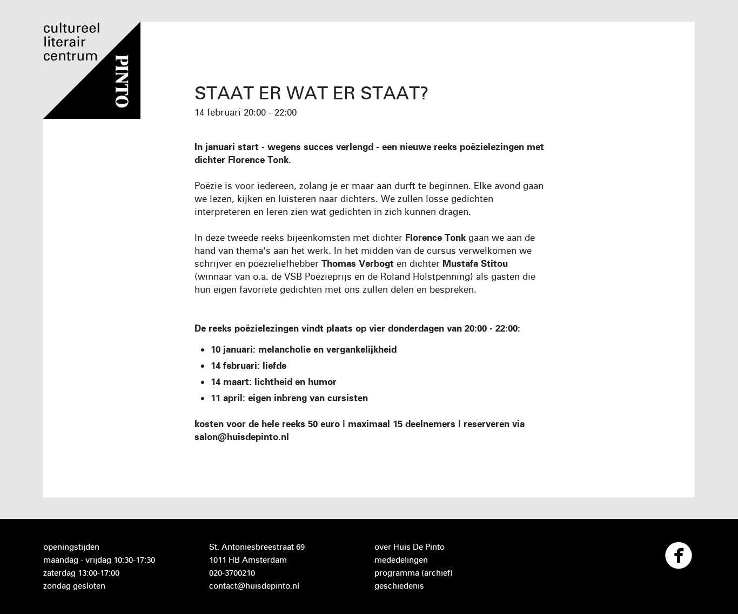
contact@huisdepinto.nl (254, 586)
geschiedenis (399, 586)
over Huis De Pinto (409, 547)
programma (396, 573)
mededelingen (401, 560)
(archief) (437, 573)
